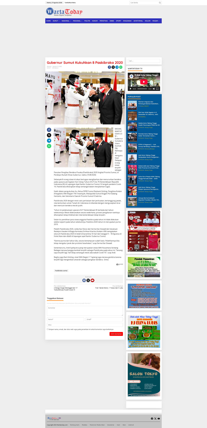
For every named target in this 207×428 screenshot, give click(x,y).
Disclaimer (110, 425)
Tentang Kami (74, 425)
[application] (144, 82)
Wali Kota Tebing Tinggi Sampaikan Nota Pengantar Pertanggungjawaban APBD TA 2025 (148, 156)
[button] (160, 3)
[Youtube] (92, 280)
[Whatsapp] (120, 67)
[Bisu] (154, 89)
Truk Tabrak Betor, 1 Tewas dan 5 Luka (109, 287)
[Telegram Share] (117, 67)
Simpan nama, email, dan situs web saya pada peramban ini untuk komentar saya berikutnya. (81, 329)
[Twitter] (88, 280)
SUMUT (49, 68)
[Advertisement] (103, 39)
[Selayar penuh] (157, 89)
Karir (118, 425)
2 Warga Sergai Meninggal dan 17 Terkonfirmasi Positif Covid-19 (65, 288)
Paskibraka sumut (61, 271)
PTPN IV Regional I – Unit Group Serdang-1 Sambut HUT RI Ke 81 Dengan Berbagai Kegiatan (149, 145)
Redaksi (84, 425)
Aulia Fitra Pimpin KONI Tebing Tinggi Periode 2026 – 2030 (149, 177)
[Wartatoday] (64, 12)
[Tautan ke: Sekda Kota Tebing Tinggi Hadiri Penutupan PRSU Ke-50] (132, 126)
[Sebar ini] (109, 67)
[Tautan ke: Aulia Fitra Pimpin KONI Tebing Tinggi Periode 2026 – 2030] (132, 180)
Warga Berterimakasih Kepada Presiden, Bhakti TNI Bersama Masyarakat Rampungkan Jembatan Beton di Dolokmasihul (148, 199)
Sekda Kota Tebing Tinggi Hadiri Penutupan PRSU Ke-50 (149, 124)
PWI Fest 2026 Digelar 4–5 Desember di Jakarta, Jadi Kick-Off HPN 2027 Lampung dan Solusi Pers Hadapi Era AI (149, 113)
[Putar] (130, 89)
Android (131, 425)
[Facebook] (84, 280)
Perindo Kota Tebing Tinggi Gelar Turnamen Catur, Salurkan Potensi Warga (148, 135)
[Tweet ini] (113, 67)
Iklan (124, 425)
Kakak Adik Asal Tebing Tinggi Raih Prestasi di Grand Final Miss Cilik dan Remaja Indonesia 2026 (148, 167)
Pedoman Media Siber (97, 425)
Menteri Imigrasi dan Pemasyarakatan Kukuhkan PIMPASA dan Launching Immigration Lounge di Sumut (149, 103)
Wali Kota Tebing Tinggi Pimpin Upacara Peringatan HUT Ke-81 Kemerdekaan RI (148, 188)
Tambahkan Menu (70, 3)
